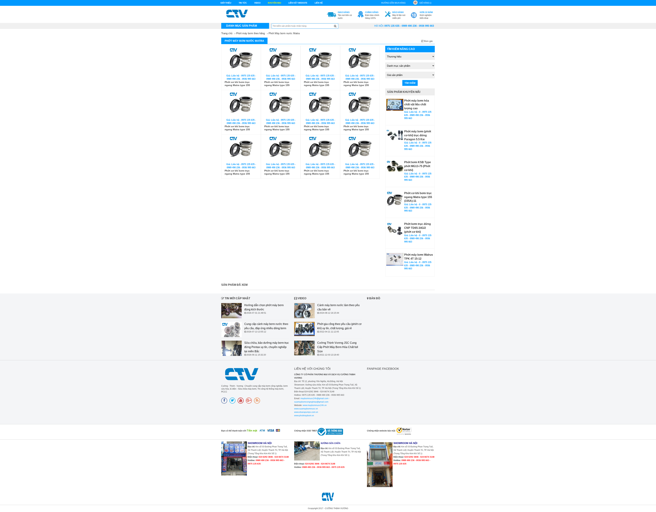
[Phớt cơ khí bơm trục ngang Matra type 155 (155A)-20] (281, 148)
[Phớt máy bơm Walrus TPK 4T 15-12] (394, 259)
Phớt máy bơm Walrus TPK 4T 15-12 (418, 256)
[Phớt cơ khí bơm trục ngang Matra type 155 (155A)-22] (360, 148)
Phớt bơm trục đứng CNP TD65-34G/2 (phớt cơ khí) (417, 227)
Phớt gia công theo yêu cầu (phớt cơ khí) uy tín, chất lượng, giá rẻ (339, 326)
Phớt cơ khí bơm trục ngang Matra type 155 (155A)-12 (277, 84)
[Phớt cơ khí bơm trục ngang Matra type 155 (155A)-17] (320, 104)
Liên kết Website (297, 3)
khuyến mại (274, 3)
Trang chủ (226, 33)
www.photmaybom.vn (304, 415)
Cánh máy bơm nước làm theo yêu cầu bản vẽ (338, 307)
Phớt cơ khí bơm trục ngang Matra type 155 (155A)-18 (356, 128)
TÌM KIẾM (410, 83)
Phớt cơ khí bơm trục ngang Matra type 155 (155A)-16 (277, 128)
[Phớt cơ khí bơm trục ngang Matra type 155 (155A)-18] (360, 104)
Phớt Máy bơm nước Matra (284, 33)
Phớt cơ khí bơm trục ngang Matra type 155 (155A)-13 (316, 84)
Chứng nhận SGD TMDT (305, 431)
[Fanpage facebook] (224, 401)
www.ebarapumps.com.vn (306, 412)
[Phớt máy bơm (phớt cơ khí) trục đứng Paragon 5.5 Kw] (394, 136)
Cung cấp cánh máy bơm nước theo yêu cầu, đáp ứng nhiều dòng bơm (266, 326)
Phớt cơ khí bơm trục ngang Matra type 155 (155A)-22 (356, 172)
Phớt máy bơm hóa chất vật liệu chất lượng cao (416, 104)
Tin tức (243, 3)
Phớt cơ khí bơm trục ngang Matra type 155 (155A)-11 (237, 84)
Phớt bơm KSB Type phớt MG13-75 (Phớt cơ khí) (417, 166)
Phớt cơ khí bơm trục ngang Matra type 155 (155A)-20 (277, 172)
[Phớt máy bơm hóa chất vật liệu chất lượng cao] (394, 105)
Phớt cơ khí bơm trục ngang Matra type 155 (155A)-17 (316, 128)
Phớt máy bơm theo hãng (250, 33)
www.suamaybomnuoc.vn (306, 409)
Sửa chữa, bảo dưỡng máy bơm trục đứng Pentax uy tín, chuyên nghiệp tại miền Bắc (266, 347)
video (257, 3)
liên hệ (319, 3)
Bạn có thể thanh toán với (233, 431)
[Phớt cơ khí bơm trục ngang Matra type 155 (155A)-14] (360, 60)
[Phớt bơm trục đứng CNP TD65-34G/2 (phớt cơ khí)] (394, 229)
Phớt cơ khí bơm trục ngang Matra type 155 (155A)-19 (237, 172)
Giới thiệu (225, 3)
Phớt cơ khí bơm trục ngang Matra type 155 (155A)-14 (356, 84)
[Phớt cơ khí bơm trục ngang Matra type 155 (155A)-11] (241, 60)
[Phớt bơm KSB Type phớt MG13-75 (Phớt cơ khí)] (394, 166)
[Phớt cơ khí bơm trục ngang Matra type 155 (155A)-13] (320, 60)
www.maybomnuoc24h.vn (314, 405)
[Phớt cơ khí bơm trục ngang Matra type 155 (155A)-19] (241, 148)
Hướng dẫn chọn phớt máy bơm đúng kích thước (264, 307)
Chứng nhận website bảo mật (381, 431)
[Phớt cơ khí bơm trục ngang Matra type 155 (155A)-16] (281, 104)
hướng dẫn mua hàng (393, 3)
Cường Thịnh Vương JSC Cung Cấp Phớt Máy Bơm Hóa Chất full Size (337, 347)
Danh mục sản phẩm (241, 25)
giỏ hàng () (425, 3)
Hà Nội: (379, 25)
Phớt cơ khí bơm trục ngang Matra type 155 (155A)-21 (316, 172)
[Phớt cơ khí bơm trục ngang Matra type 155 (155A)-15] (241, 104)
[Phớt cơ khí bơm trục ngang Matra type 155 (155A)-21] (320, 148)
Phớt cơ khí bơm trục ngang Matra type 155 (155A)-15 (237, 128)
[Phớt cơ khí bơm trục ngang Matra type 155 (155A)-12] (281, 60)
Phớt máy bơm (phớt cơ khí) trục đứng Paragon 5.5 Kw (417, 135)
